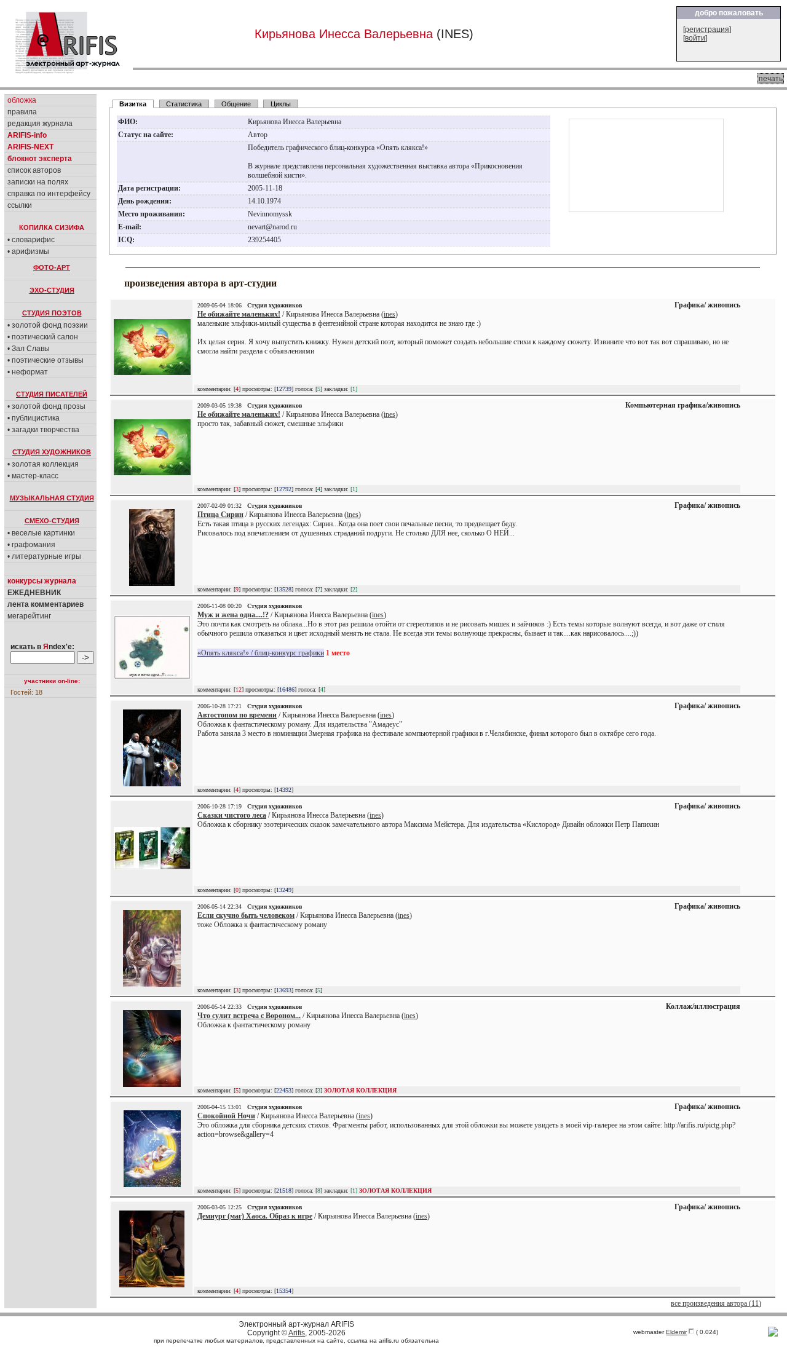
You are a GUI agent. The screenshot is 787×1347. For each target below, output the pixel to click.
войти (695, 38)
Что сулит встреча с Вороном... (249, 1015)
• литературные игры (44, 556)
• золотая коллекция (43, 464)
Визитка (132, 104)
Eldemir (676, 1332)
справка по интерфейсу (48, 193)
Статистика (184, 104)
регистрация (707, 29)
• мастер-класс (32, 476)
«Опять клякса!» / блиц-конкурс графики (260, 653)
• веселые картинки (41, 533)
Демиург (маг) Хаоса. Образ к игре (254, 1216)
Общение (236, 104)
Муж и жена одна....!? (233, 614)
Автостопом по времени (237, 715)
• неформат (27, 372)
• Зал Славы (28, 348)
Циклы (281, 104)
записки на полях (37, 182)
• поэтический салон (42, 337)
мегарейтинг (29, 616)
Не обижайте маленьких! (238, 314)
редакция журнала (40, 123)
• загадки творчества (43, 429)
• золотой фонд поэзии (47, 325)
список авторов (34, 170)
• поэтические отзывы (45, 360)
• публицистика (33, 418)
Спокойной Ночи (226, 1116)
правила (22, 112)
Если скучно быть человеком (246, 915)
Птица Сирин (220, 514)
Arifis (296, 1333)
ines (389, 314)
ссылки (19, 205)
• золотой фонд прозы (46, 406)
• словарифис (31, 239)
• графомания (31, 544)
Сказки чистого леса (231, 815)
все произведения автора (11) (716, 1303)
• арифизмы (28, 251)
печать (771, 78)
